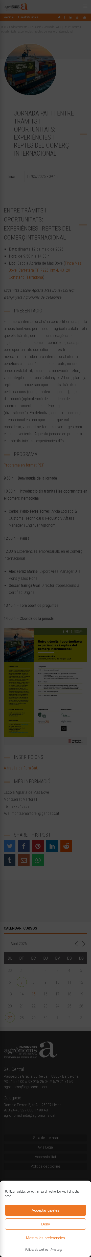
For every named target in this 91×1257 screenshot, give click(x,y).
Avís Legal (57, 1249)
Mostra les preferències (45, 1238)
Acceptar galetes (45, 1210)
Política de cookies (36, 1249)
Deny (45, 1224)
